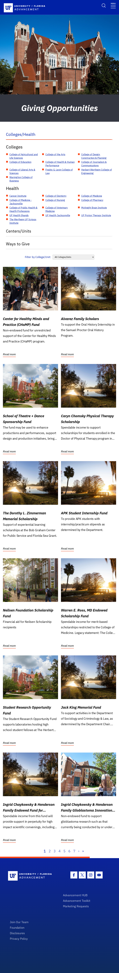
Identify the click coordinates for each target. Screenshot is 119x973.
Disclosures (17, 933)
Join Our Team (19, 922)
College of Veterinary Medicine (56, 209)
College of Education (20, 162)
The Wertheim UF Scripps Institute (22, 221)
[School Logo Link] (32, 876)
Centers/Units (18, 231)
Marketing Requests (76, 906)
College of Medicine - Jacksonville (20, 202)
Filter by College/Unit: (38, 257)
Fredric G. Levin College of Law (59, 171)
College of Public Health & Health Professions (23, 209)
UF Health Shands (19, 215)
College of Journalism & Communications (94, 164)
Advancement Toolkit (76, 901)
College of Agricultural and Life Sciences (23, 156)
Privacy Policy (19, 939)
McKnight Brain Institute (94, 207)
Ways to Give (18, 243)
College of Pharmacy (92, 200)
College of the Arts (55, 154)
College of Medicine (91, 195)
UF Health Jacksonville (57, 215)
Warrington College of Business (21, 179)
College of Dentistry (55, 195)
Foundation (17, 928)
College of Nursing (55, 200)
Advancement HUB (75, 895)
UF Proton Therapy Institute (96, 215)
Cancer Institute (17, 195)
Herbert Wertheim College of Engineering (96, 171)
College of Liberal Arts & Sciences (22, 171)
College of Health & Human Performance (60, 164)
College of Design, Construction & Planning (94, 156)
